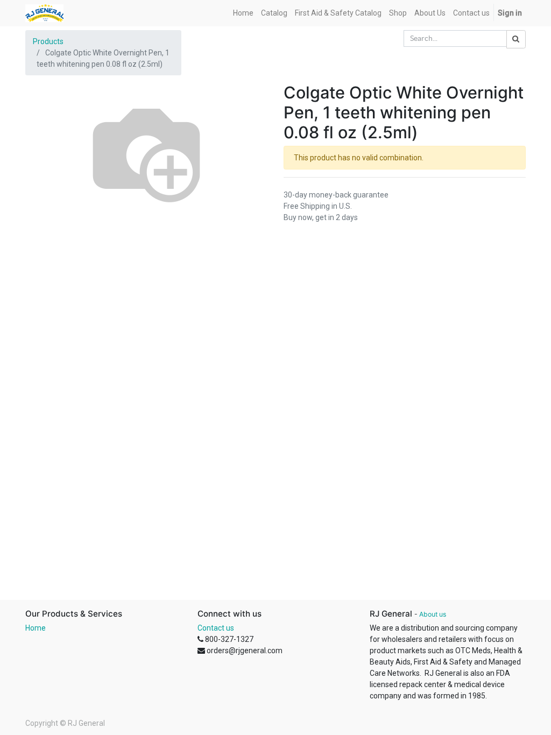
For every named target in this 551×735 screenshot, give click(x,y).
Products (48, 41)
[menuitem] (243, 13)
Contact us (215, 628)
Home (35, 628)
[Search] (516, 39)
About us (432, 614)
